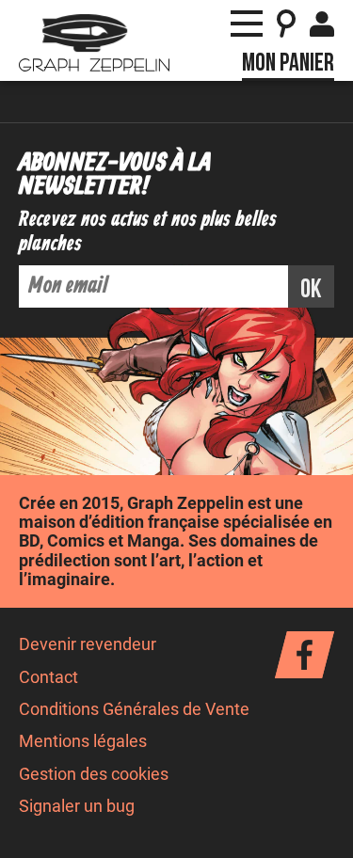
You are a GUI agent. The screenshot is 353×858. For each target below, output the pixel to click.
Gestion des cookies (93, 774)
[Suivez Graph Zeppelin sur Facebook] (304, 654)
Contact (48, 677)
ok (311, 289)
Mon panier (288, 63)
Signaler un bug (77, 806)
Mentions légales (83, 741)
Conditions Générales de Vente (134, 709)
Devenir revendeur (87, 644)
